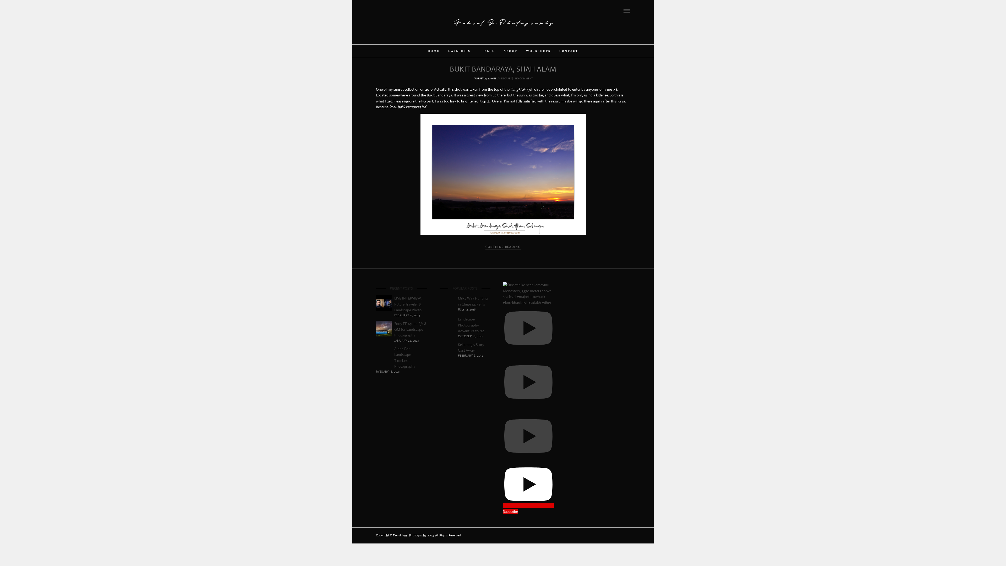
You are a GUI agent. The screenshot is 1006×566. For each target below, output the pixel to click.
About (510, 51)
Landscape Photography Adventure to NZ (471, 325)
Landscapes (504, 78)
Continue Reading (503, 247)
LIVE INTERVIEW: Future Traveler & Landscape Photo (408, 304)
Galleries (459, 51)
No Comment (524, 78)
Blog (489, 51)
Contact (568, 51)
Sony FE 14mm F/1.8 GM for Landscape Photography (410, 329)
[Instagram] (399, 10)
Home (434, 51)
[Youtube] (392, 10)
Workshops (538, 51)
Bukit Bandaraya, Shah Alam (503, 69)
